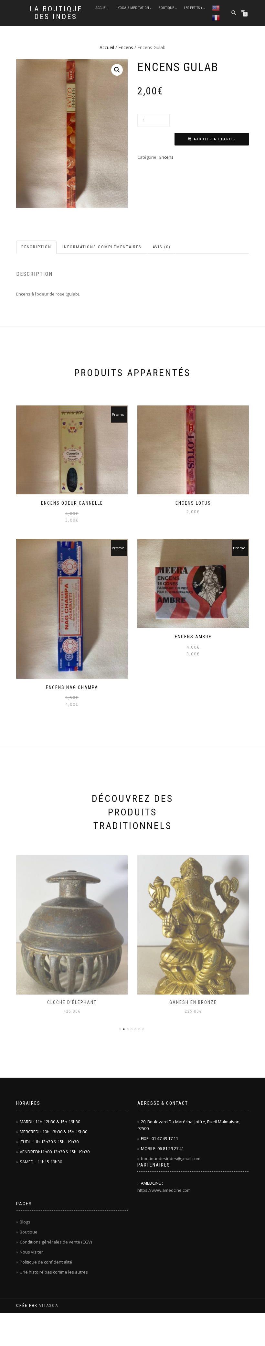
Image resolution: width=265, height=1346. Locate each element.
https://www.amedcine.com (164, 1190)
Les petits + (193, 8)
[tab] (36, 247)
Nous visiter (31, 1252)
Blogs (25, 1222)
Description (36, 246)
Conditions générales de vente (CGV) (56, 1242)
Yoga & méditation (133, 8)
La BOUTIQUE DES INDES (55, 13)
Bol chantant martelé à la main (193, 1002)
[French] (216, 18)
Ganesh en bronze (72, 1002)
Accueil (101, 8)
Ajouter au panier (215, 139)
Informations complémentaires (102, 246)
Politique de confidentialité (46, 1262)
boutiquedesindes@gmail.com (170, 1158)
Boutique (166, 8)
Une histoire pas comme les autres (54, 1272)
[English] (216, 8)
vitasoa (48, 1305)
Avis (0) (162, 246)
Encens (125, 47)
